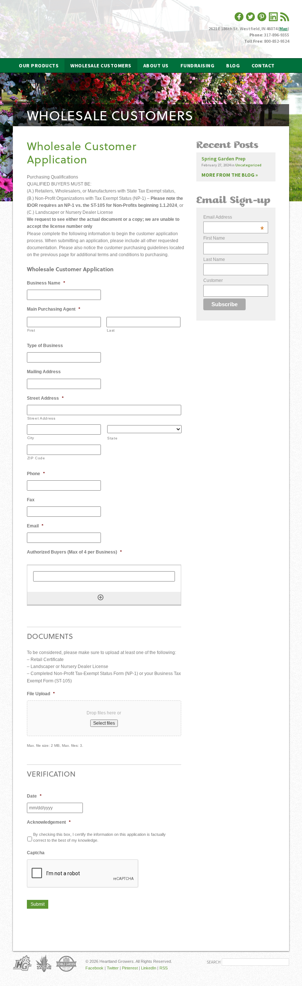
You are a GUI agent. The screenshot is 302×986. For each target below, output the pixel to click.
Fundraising (197, 65)
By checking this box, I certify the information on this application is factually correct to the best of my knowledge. (99, 837)
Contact (263, 65)
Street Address (45, 398)
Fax (31, 499)
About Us (156, 65)
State (112, 438)
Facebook (94, 968)
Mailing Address (44, 371)
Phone (36, 473)
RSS (163, 968)
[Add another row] (100, 597)
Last (111, 330)
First (31, 330)
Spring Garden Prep (223, 158)
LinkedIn (148, 968)
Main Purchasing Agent (53, 309)
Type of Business (45, 345)
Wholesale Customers (100, 65)
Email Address (233, 217)
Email (35, 526)
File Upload (41, 693)
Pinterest (130, 968)
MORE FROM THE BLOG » (229, 175)
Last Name (214, 259)
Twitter (113, 968)
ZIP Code (36, 458)
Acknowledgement (49, 822)
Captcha (36, 852)
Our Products (39, 65)
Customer (213, 280)
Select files (104, 723)
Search (214, 962)
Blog (233, 65)
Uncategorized (248, 165)
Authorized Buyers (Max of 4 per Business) (74, 552)
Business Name (46, 283)
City (31, 438)
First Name (214, 238)
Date (34, 796)
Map (284, 28)
